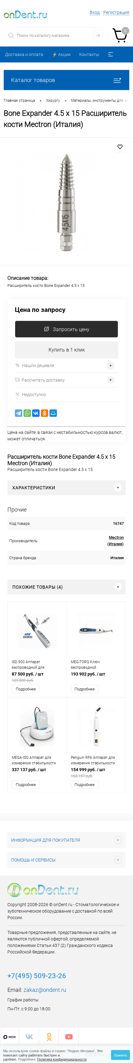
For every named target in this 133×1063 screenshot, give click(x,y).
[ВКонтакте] (36, 413)
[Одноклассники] (44, 413)
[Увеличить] (66, 202)
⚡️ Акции (61, 54)
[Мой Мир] (53, 413)
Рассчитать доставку (43, 380)
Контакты (89, 54)
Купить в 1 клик (67, 350)
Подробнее (26, 689)
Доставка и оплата (24, 54)
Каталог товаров (33, 80)
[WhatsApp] (27, 413)
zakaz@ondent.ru (45, 990)
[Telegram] (18, 413)
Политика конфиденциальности (62, 1059)
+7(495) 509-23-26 (36, 976)
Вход (95, 12)
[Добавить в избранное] (120, 147)
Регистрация (116, 12)
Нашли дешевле (38, 365)
